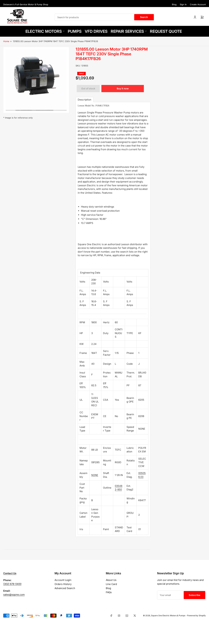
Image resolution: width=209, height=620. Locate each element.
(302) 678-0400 (12, 583)
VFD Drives (96, 31)
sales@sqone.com (14, 594)
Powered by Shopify (196, 615)
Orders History (63, 584)
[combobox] (104, 17)
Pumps (74, 31)
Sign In (183, 4)
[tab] (84, 99)
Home (6, 41)
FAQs (109, 592)
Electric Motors (43, 31)
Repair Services (127, 31)
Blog (174, 4)
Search (144, 17)
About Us (111, 580)
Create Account (198, 4)
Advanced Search (65, 588)
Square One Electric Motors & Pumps (168, 615)
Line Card (111, 584)
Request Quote (166, 31)
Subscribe (194, 595)
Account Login (63, 580)
